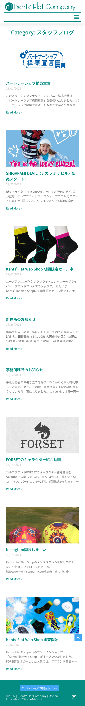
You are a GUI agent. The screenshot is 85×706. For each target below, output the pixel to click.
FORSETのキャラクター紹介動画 (33, 459)
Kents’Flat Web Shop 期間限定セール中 (39, 269)
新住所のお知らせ (21, 319)
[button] (76, 17)
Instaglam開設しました (26, 549)
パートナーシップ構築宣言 (28, 83)
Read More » (14, 112)
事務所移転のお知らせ (24, 369)
